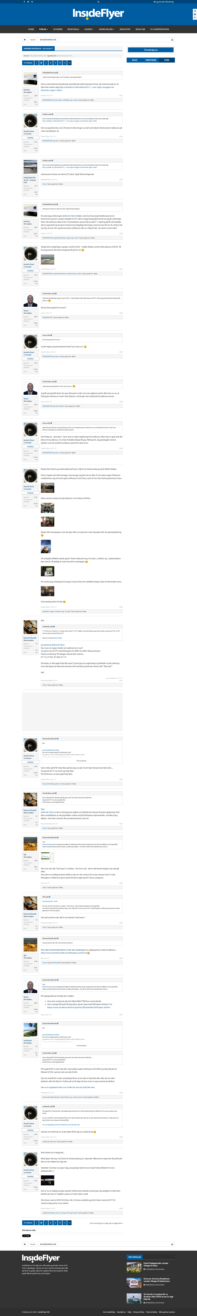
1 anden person (77, 1097)
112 (36, 1046)
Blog (134, 60)
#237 (121, 1015)
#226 (121, 313)
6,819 (35, 317)
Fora (166, 60)
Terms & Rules (151, 1312)
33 (36, 652)
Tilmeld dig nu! (151, 49)
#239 (121, 1137)
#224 (121, 233)
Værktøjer (150, 60)
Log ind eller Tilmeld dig (164, 2)
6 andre (75, 1213)
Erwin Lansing (61, 1213)
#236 (121, 958)
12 (69, 63)
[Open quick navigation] (172, 39)
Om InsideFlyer (109, 1312)
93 (36, 1055)
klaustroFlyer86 (30, 638)
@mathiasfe (46, 644)
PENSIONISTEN (48, 100)
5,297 (35, 96)
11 (65, 63)
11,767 (35, 142)
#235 (121, 923)
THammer (58, 611)
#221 (121, 95)
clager (69, 238)
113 (36, 104)
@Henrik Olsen (69, 215)
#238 (121, 1093)
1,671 (35, 186)
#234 (121, 883)
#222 (121, 136)
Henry (57, 141)
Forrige (28, 63)
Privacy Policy (138, 1312)
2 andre (75, 100)
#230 (121, 607)
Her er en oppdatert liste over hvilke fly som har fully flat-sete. (68, 1087)
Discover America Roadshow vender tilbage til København (157, 1279)
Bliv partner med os (167, 1312)
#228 (121, 402)
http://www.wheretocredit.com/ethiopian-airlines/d (64, 952)
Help (129, 1312)
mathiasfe (70, 274)
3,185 (35, 860)
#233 (121, 824)
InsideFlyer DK (43, 1312)
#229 (121, 448)
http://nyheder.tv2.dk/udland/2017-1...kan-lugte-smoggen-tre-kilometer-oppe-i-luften (69, 121)
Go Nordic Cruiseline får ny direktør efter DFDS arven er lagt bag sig (158, 1296)
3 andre (76, 238)
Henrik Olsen (61, 56)
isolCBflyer (66, 100)
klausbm (57, 1097)
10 (60, 63)
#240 (121, 1208)
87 (36, 644)
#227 (121, 352)
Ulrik (68, 1213)
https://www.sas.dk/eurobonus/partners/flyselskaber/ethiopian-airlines (78, 1007)
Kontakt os (121, 1312)
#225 (121, 269)
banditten (46, 611)
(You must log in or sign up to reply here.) (106, 1223)
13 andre (67, 611)
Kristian (27, 90)
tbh (25, 854)
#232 (121, 779)
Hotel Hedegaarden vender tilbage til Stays (156, 1264)
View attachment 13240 (49, 901)
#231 (121, 680)
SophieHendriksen (59, 238)
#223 (121, 180)
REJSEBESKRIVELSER (38, 56)
